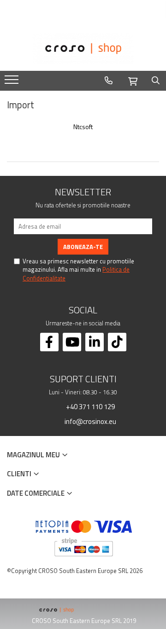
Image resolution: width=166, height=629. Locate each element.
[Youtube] (72, 342)
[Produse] (13, 82)
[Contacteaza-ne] (108, 80)
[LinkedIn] (94, 342)
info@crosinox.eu (89, 421)
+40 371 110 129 (90, 406)
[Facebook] (49, 342)
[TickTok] (117, 342)
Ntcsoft (83, 126)
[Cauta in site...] (155, 80)
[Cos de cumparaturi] (133, 80)
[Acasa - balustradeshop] (83, 48)
